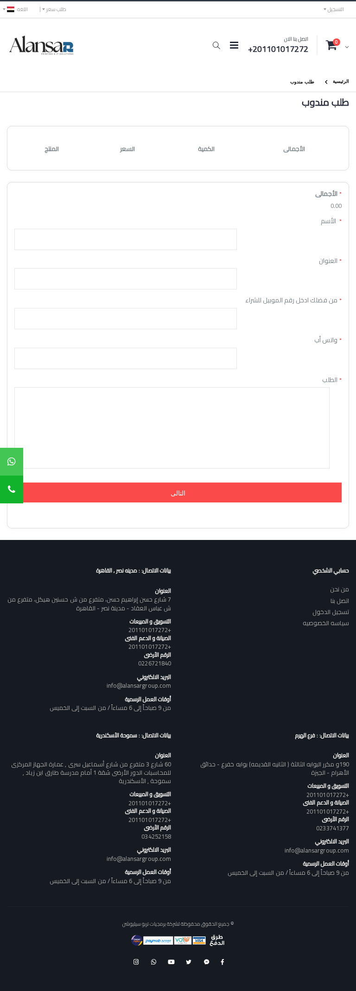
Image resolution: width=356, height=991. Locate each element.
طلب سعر (56, 9)
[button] (216, 45)
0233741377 (332, 828)
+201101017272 (149, 629)
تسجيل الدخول (330, 611)
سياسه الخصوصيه (326, 622)
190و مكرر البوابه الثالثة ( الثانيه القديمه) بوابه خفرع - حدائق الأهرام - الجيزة (274, 768)
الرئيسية (341, 80)
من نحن (339, 589)
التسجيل (336, 9)
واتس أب (325, 340)
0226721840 (154, 663)
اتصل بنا (340, 600)
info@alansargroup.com (139, 685)
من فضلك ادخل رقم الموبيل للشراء (291, 300)
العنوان (328, 261)
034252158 (156, 836)
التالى (178, 492)
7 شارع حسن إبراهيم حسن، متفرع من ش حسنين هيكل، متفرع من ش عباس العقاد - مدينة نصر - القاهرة (89, 603)
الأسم (329, 221)
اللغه (22, 9)
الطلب (329, 380)
